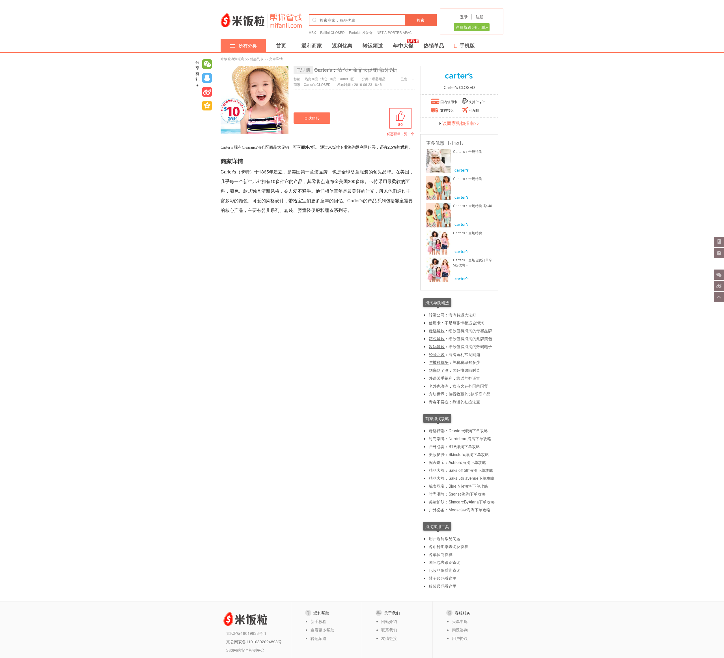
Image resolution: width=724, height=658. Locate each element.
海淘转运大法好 (462, 315)
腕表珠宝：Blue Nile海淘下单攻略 (458, 486)
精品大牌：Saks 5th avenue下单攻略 (461, 478)
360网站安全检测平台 (245, 650)
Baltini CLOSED (332, 32)
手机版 (467, 45)
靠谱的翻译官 (468, 378)
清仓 (323, 78)
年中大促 (403, 45)
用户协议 (460, 638)
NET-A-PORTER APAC (394, 32)
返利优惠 (342, 45)
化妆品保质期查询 (444, 570)
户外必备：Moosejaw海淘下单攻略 (459, 509)
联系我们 (389, 630)
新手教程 (318, 621)
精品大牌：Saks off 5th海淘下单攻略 (461, 470)
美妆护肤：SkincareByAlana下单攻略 (462, 502)
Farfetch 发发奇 (360, 32)
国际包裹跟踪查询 (444, 562)
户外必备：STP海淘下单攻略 (454, 446)
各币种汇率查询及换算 (448, 546)
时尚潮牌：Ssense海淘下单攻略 (457, 494)
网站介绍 (389, 621)
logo (242, 20)
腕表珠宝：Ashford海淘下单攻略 (457, 462)
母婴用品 (378, 78)
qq (207, 78)
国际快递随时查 (466, 370)
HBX (312, 32)
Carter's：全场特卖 (467, 151)
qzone (207, 105)
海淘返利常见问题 (464, 354)
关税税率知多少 (466, 362)
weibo (207, 92)
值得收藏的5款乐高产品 (469, 394)
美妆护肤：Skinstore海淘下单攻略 (459, 454)
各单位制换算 (441, 554)
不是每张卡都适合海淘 (464, 322)
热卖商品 (311, 78)
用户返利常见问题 (444, 538)
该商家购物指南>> (460, 123)
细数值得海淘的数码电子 (470, 346)
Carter (343, 78)
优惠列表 (257, 58)
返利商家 (311, 45)
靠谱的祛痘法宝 (466, 402)
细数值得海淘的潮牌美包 (470, 338)
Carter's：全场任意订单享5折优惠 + (472, 262)
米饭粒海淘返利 (232, 58)
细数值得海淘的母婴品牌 (470, 330)
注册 (480, 16)
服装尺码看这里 (442, 586)
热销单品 (434, 45)
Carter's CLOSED (459, 87)
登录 (464, 16)
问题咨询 (460, 630)
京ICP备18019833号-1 (246, 633)
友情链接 (389, 638)
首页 (281, 45)
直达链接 (312, 118)
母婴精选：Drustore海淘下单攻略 (458, 430)
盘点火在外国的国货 (470, 386)
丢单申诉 (460, 621)
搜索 (421, 20)
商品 (332, 78)
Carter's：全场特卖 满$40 (472, 205)
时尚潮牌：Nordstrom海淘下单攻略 (460, 438)
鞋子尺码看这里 (442, 578)
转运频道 (373, 45)
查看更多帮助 (322, 630)
